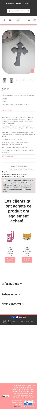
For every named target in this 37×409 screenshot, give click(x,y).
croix (22, 176)
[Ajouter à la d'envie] (8, 244)
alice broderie (6, 176)
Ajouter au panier (10, 260)
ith (2, 174)
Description (7, 110)
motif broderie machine (12, 174)
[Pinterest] (6, 172)
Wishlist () (27, 3)
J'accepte (5, 396)
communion (16, 176)
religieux (24, 174)
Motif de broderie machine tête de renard (27, 250)
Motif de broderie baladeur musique (10, 250)
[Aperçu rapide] (11, 244)
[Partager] (2, 172)
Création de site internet (10, 321)
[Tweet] (4, 172)
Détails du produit (9, 156)
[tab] (18, 110)
